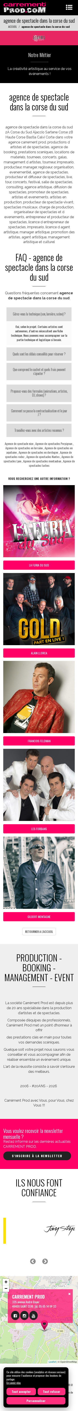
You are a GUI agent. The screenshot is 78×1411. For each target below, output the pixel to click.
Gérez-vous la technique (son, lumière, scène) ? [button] (39, 314)
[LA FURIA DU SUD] (39, 37)
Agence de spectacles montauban (42, 461)
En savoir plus (13, 1383)
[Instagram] (24, 1315)
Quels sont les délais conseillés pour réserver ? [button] (39, 354)
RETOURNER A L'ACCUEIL (39, 931)
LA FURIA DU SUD (39, 565)
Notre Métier (39, 55)
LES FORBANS (39, 828)
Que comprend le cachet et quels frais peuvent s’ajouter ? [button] (39, 371)
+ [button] (6, 1282)
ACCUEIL (12, 26)
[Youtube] (33, 1315)
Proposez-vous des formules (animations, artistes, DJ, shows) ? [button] (39, 393)
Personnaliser (36, 1400)
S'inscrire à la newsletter (37, 1155)
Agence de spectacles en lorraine (24, 448)
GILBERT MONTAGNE (39, 916)
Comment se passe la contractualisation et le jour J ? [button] (39, 412)
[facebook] (15, 1315)
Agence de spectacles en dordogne (38, 452)
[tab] (39, 314)
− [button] (6, 1288)
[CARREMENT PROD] (25, 7)
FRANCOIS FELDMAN (39, 741)
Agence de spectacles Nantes (43, 456)
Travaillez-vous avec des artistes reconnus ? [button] (39, 430)
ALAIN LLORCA (39, 653)
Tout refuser (51, 1391)
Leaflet (52, 1361)
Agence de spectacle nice (19, 443)
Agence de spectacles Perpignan (54, 443)
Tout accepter (21, 1391)
